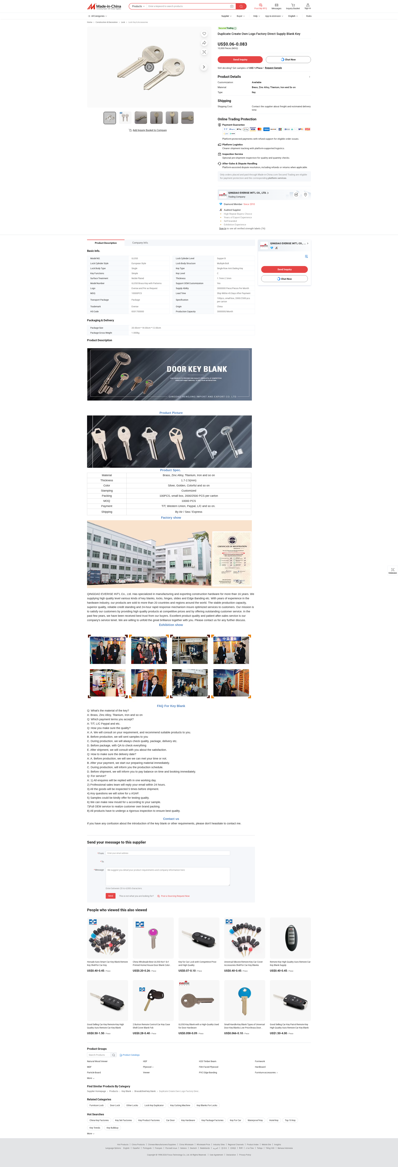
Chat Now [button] (290, 59)
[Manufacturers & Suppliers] (104, 6)
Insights (277, 1144)
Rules (309, 15)
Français (158, 1148)
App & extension (273, 15)
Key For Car (235, 1120)
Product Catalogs (131, 1054)
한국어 (224, 1148)
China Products (138, 1144)
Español (136, 1148)
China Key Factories (99, 1120)
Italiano (183, 1148)
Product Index (253, 1144)
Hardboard (260, 1066)
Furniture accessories (265, 1072)
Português (147, 1148)
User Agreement (216, 1154)
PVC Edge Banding (208, 1072)
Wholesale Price (203, 1144)
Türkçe (259, 1148)
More (90, 1133)
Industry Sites (219, 1144)
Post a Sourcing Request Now (173, 895)
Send (110, 895)
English (126, 1148)
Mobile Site (266, 1144)
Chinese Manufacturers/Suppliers (162, 1144)
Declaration (231, 1154)
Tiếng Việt (270, 1148)
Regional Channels (236, 1144)
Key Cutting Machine (180, 1105)
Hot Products (122, 1144)
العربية (215, 1148)
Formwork (260, 1061)
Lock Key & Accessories (138, 22)
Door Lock (115, 1105)
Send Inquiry (240, 59)
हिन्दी (241, 1148)
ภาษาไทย (250, 1148)
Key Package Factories (212, 1120)
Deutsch (193, 1148)
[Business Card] (306, 256)
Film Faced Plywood (208, 1066)
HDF (145, 1061)
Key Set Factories (123, 1120)
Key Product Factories (149, 1120)
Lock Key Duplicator (154, 1105)
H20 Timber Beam (207, 1061)
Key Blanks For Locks (207, 1105)
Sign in (308, 8)
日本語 (233, 1148)
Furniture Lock (97, 1105)
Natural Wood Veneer (97, 1061)
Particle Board (94, 1072)
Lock (123, 22)
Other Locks (132, 1105)
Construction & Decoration (107, 22)
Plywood (147, 1066)
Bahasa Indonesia (285, 1148)
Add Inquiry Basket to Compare (150, 130)
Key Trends (95, 1127)
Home (89, 22)
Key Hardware (188, 1120)
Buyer (239, 15)
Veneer (146, 1072)
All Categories (97, 15)
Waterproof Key (255, 1120)
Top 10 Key (290, 1120)
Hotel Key (273, 1120)
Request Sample (273, 67)
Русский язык (171, 1148)
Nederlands (205, 1148)
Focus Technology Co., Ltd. (178, 1154)
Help (255, 15)
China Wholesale (186, 1144)
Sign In (222, 228)
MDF (89, 1066)
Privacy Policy (245, 1154)
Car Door (170, 1120)
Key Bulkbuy (112, 1127)
